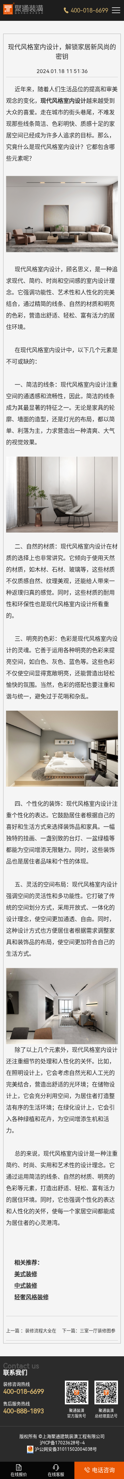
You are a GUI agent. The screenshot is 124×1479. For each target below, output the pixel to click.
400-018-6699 (85, 10)
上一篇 (33, 1331)
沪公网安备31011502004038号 (66, 1449)
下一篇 (88, 1331)
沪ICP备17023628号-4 (62, 1442)
